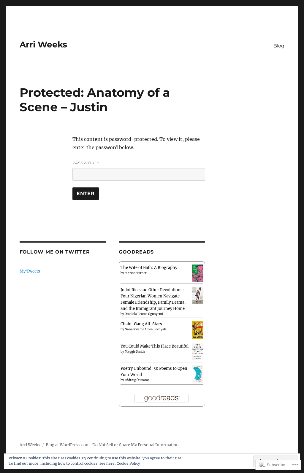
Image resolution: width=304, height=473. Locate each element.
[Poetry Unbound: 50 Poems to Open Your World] (197, 373)
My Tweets (30, 271)
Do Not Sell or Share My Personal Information (135, 444)
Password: (85, 162)
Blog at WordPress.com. (68, 444)
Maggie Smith (135, 351)
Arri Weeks (43, 44)
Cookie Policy (128, 463)
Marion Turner (136, 273)
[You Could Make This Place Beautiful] (197, 351)
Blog (278, 46)
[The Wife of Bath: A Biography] (197, 272)
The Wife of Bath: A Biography (149, 267)
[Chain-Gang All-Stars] (197, 329)
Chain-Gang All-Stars (141, 324)
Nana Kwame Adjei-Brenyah (145, 329)
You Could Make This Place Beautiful (155, 346)
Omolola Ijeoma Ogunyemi (144, 314)
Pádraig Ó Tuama (137, 380)
